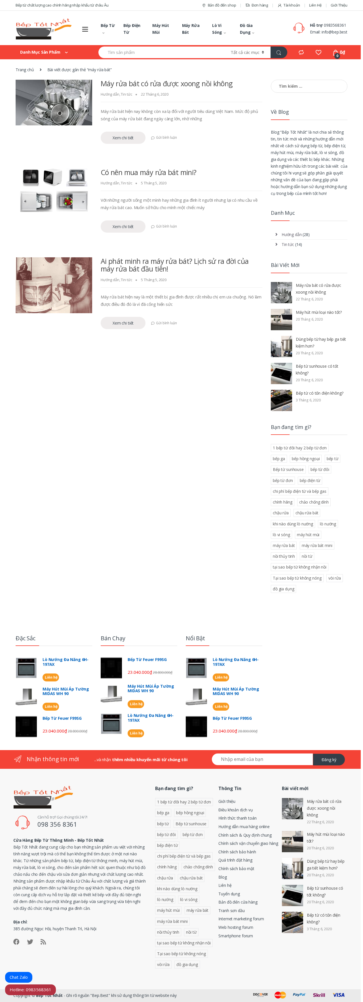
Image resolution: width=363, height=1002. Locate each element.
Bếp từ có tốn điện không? (319, 393)
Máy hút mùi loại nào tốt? (319, 312)
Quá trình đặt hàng (235, 860)
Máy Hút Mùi (160, 29)
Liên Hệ (315, 5)
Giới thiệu (226, 801)
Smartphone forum (235, 935)
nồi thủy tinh (284, 556)
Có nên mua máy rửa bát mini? (149, 172)
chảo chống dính (314, 502)
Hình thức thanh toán (237, 818)
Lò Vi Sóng (217, 29)
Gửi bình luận (166, 137)
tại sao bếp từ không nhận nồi (299, 567)
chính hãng (282, 502)
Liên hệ (51, 677)
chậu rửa (281, 512)
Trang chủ (25, 69)
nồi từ (307, 556)
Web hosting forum (235, 927)
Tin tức (126, 94)
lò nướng (328, 524)
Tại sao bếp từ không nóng (297, 578)
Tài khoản (292, 5)
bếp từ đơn (283, 480)
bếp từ (332, 458)
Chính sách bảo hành (237, 851)
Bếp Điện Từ (131, 29)
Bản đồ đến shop (222, 5)
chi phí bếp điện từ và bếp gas (299, 491)
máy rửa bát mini (317, 545)
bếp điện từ (310, 480)
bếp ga (279, 458)
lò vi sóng (281, 534)
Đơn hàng (260, 5)
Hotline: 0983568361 (30, 989)
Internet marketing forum (241, 918)
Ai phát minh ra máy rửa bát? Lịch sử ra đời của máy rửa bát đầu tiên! (175, 265)
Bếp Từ (108, 25)
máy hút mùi (308, 534)
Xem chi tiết (123, 137)
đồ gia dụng (283, 588)
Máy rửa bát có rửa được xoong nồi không (167, 83)
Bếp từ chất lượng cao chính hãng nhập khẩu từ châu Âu (62, 5)
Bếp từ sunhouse (288, 469)
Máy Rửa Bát (191, 29)
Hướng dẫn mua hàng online (244, 826)
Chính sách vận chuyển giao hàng (248, 843)
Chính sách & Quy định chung (244, 835)
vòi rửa (334, 578)
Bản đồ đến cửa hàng (237, 902)
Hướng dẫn (110, 94)
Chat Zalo (19, 977)
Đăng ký (329, 759)
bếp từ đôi (320, 469)
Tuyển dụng (229, 893)
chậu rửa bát (307, 512)
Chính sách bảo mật (236, 868)
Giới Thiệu (339, 5)
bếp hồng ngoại (306, 458)
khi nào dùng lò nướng (293, 524)
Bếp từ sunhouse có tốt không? (317, 369)
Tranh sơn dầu (231, 910)
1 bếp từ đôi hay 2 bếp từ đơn (300, 448)
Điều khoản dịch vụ (235, 809)
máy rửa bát (284, 545)
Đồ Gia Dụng (246, 29)
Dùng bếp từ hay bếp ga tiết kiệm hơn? (321, 342)
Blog (222, 877)
